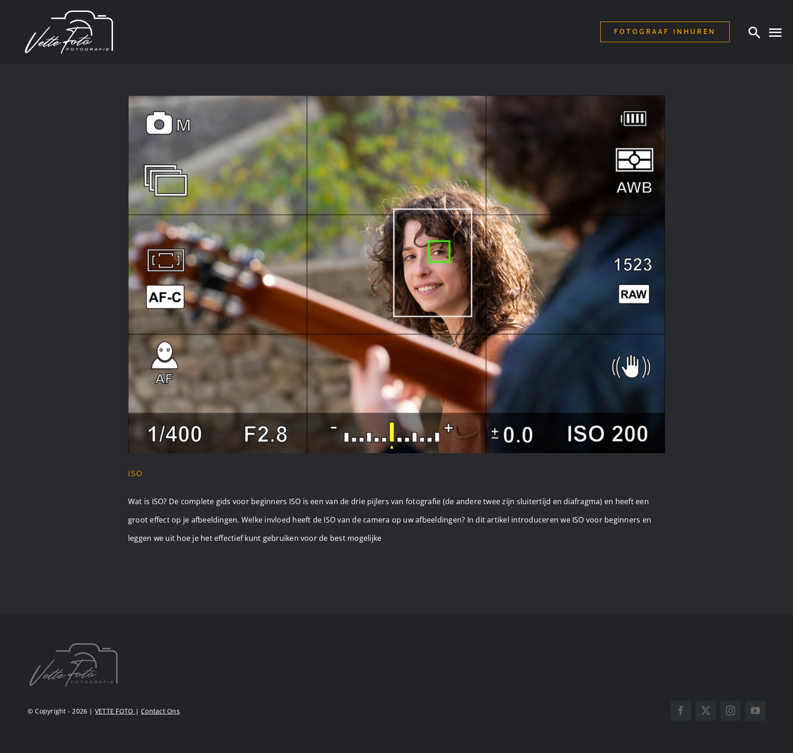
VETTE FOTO (115, 711)
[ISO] (396, 274)
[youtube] (755, 711)
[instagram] (730, 711)
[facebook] (681, 711)
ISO (135, 473)
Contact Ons (160, 711)
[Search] (754, 32)
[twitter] (706, 711)
